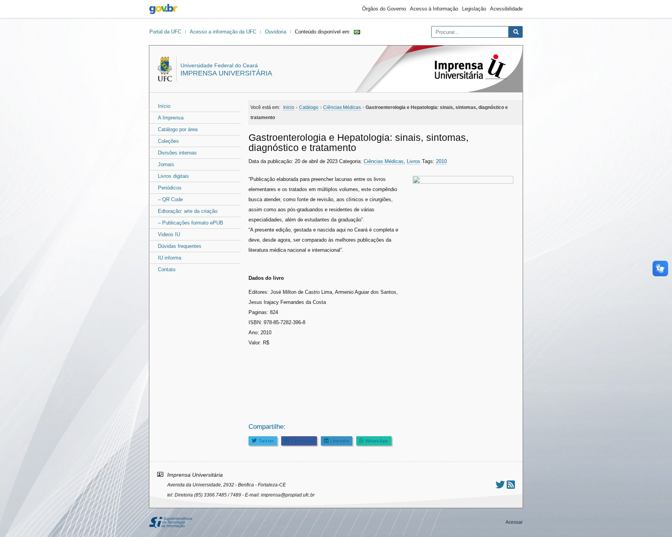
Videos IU (169, 234)
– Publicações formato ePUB (190, 223)
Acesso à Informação (434, 9)
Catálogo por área (178, 129)
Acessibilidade (506, 9)
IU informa (169, 258)
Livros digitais (173, 176)
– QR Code (170, 199)
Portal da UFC (165, 32)
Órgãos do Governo (384, 9)
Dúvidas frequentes (179, 246)
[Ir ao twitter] (500, 484)
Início (164, 106)
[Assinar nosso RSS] (511, 484)
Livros (413, 161)
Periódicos (170, 188)
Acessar (514, 522)
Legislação (474, 9)
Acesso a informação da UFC (223, 32)
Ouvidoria (275, 32)
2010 (441, 161)
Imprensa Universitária (226, 73)
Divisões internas (177, 153)
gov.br (163, 9)
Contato (166, 269)
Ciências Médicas (384, 161)
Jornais (166, 164)
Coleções (168, 141)
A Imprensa (171, 118)
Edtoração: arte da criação (187, 211)
